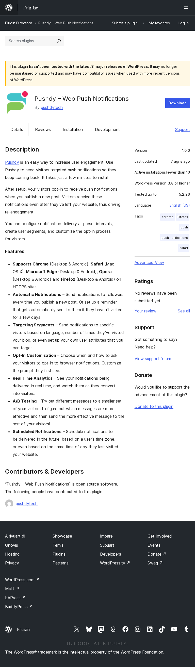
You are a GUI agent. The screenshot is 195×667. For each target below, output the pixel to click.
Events (154, 545)
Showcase (62, 536)
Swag (155, 562)
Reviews (43, 129)
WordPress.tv (115, 562)
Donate (157, 554)
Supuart (107, 545)
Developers (110, 554)
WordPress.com (22, 579)
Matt (12, 588)
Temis (58, 545)
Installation (73, 129)
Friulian (23, 629)
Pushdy (12, 162)
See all (184, 310)
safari (184, 248)
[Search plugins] (59, 41)
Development (107, 129)
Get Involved (160, 536)
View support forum (153, 358)
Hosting (12, 554)
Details (16, 129)
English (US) (180, 205)
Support (182, 129)
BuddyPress (19, 606)
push (184, 227)
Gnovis (11, 545)
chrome (167, 217)
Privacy (12, 562)
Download (178, 103)
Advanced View (149, 262)
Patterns (61, 562)
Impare (106, 536)
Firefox (182, 217)
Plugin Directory (18, 23)
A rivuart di (15, 536)
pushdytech (52, 107)
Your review (145, 310)
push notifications (174, 238)
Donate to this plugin (154, 406)
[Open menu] (187, 7)
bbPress (15, 597)
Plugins (59, 554)
